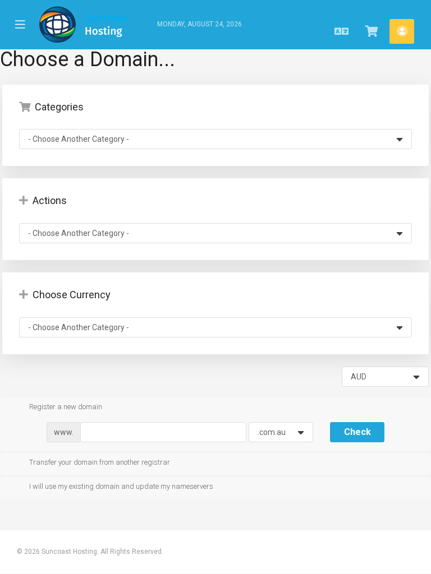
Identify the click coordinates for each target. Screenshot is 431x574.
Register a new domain (65, 406)
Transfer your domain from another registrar (99, 462)
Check (357, 432)
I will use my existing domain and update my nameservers (121, 486)
